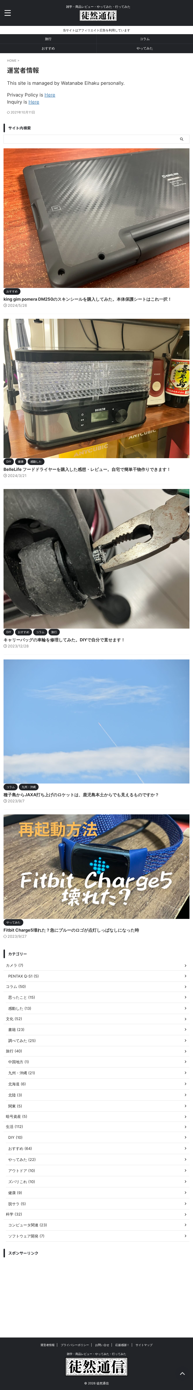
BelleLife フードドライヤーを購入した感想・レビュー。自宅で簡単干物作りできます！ (87, 469)
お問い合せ (102, 1345)
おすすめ (48, 48)
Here (49, 95)
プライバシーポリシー (75, 1345)
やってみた (145, 48)
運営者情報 (47, 1345)
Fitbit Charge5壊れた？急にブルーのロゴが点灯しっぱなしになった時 (71, 930)
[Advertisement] (96, 1293)
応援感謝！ (122, 1345)
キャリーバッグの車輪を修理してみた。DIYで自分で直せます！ (64, 639)
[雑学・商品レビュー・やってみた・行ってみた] (98, 17)
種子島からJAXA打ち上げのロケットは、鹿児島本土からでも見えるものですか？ (81, 794)
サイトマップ (144, 1345)
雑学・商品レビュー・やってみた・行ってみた (96, 1354)
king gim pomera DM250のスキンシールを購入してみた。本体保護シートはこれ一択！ (88, 299)
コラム (145, 39)
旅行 (48, 39)
